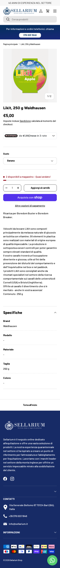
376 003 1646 (30, 35)
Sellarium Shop (16, 560)
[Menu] (54, 11)
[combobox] (30, 19)
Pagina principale (10, 44)
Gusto (6, 153)
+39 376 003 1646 (18, 515)
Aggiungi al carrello (40, 187)
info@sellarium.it (18, 523)
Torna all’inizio (30, 405)
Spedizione (25, 121)
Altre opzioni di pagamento (30, 205)
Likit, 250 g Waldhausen (30, 44)
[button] (47, 11)
